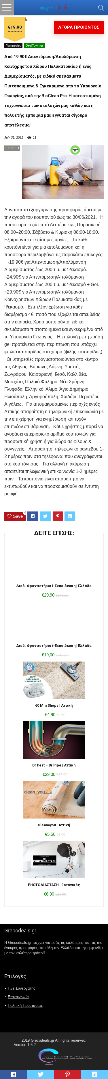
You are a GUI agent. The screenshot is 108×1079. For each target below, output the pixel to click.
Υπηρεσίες (13, 45)
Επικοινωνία (18, 997)
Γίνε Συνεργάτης (21, 988)
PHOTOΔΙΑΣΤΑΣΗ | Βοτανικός (54, 885)
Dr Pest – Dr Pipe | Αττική (53, 765)
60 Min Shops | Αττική (54, 705)
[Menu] (7, 7)
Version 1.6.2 (25, 1044)
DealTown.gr (34, 45)
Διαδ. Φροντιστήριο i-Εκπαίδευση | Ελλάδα (54, 586)
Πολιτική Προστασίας (25, 1005)
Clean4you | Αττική (54, 825)
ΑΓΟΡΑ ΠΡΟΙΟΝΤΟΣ (78, 27)
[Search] (101, 7)
